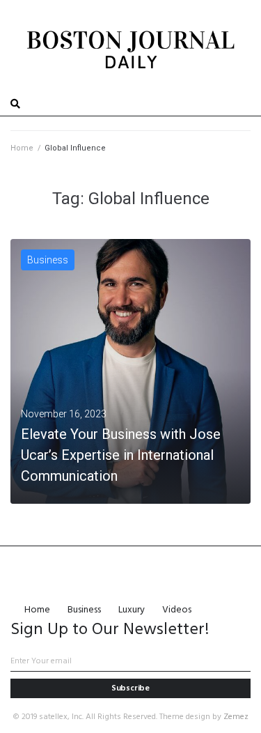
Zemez (235, 717)
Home (21, 148)
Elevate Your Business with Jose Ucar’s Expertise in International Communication (121, 455)
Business (47, 259)
